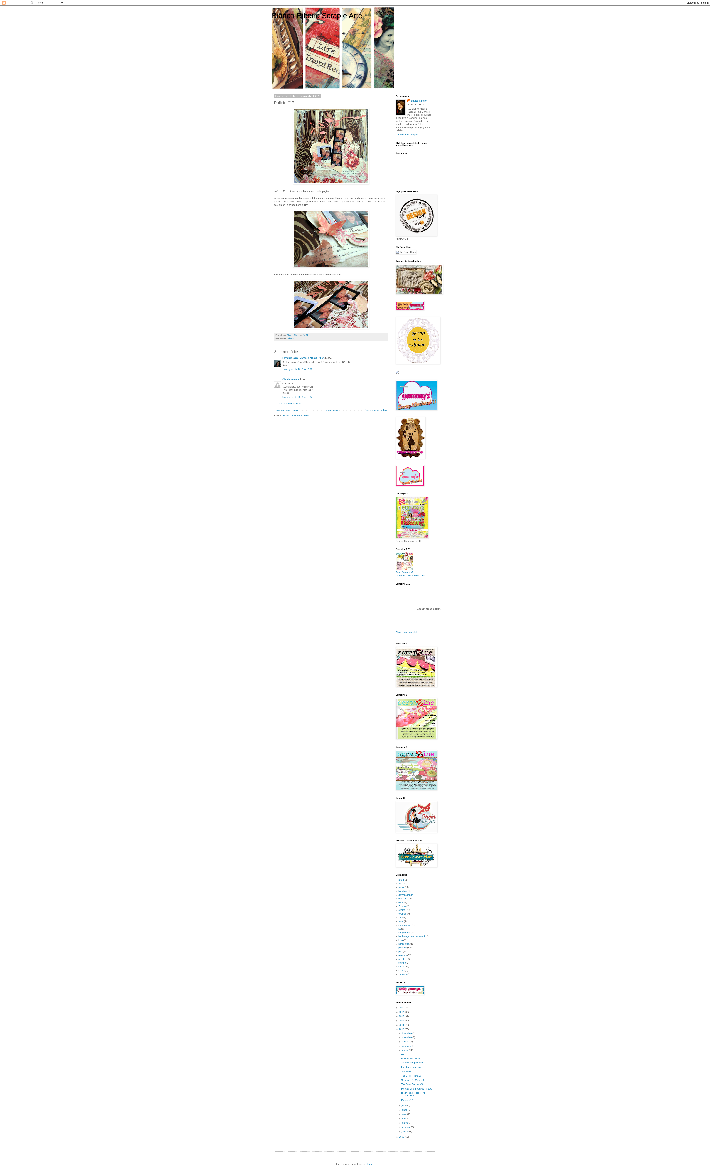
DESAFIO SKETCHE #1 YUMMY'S (413, 1094)
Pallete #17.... (408, 1100)
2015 (402, 1007)
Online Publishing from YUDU (411, 575)
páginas (291, 338)
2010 (402, 1029)
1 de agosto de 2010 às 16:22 (297, 369)
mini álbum (404, 944)
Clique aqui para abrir (407, 632)
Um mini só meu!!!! (410, 1058)
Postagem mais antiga (376, 410)
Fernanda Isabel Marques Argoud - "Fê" (303, 358)
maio (404, 1114)
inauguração (404, 925)
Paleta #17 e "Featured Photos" (417, 1089)
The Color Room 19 (411, 1076)
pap (400, 951)
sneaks (402, 966)
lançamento (404, 932)
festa (400, 921)
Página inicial (332, 410)
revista (401, 959)
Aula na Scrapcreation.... (413, 1062)
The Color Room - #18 (412, 1084)
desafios (402, 898)
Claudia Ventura (290, 379)
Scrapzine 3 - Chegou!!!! (413, 1080)
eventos (402, 914)
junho (405, 1110)
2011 (402, 1025)
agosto (405, 1050)
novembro (407, 1037)
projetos (402, 955)
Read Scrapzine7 (404, 572)
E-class (402, 906)
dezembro (407, 1033)
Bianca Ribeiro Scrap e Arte (317, 15)
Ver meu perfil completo (407, 134)
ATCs (401, 883)
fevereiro (406, 1127)
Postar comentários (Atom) (296, 415)
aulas (401, 887)
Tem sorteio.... (408, 1071)
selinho (402, 963)
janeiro (405, 1131)
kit (399, 929)
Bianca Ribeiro (419, 101)
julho (404, 1105)
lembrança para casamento (412, 936)
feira (400, 917)
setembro (407, 1046)
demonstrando (405, 895)
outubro (406, 1041)
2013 (402, 1016)
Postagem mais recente (287, 410)
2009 (402, 1137)
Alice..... (405, 1054)
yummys (402, 974)
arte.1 (401, 880)
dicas (401, 902)
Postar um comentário (290, 403)
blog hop (402, 891)
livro (400, 940)
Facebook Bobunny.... (412, 1067)
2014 (402, 1012)
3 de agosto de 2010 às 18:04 (297, 397)
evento (401, 910)
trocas (401, 970)
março (405, 1123)
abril (404, 1118)
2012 (402, 1020)
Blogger (370, 1164)
